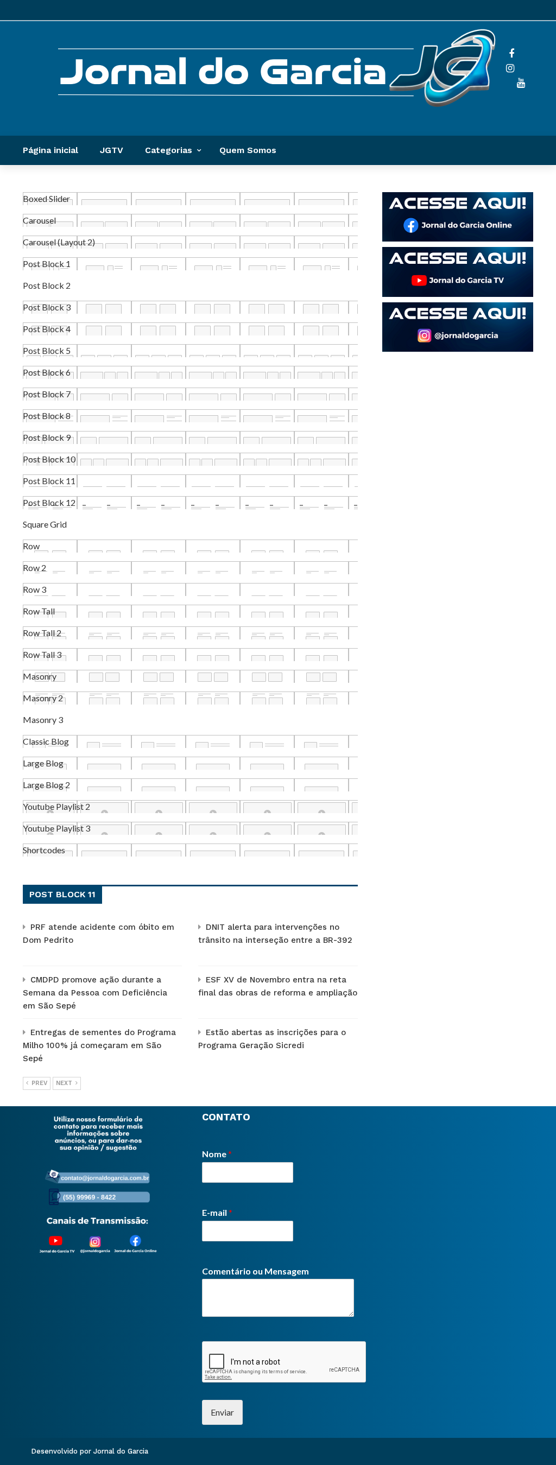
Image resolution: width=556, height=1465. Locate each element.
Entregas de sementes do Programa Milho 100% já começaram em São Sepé (99, 1045)
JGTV (111, 150)
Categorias (168, 150)
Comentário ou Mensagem (255, 1271)
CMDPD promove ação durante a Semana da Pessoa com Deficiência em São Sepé (95, 993)
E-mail (217, 1212)
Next (64, 1083)
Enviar (222, 1412)
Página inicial (50, 150)
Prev (39, 1083)
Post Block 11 (62, 894)
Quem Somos (247, 150)
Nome (217, 1154)
